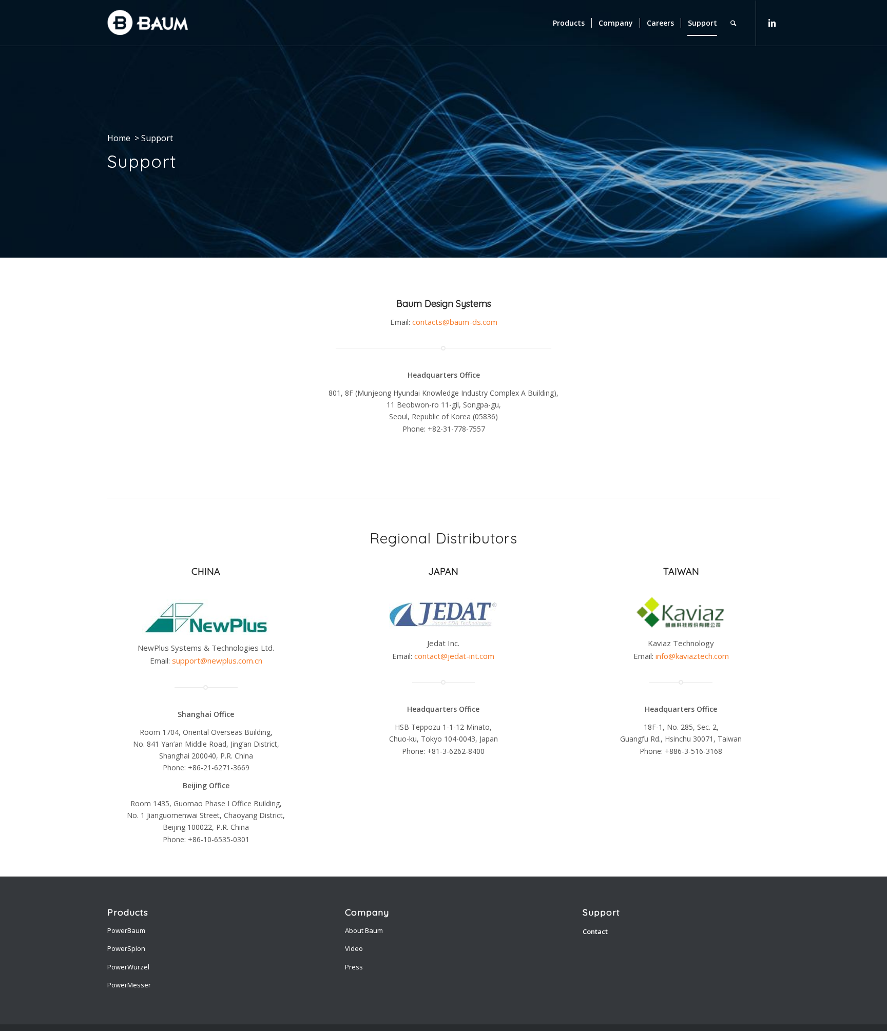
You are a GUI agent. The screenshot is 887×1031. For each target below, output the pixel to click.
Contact (595, 931)
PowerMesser (129, 984)
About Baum (364, 930)
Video (354, 948)
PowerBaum (126, 930)
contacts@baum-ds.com (454, 322)
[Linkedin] (772, 22)
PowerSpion (126, 948)
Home (118, 138)
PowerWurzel (128, 966)
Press (354, 966)
